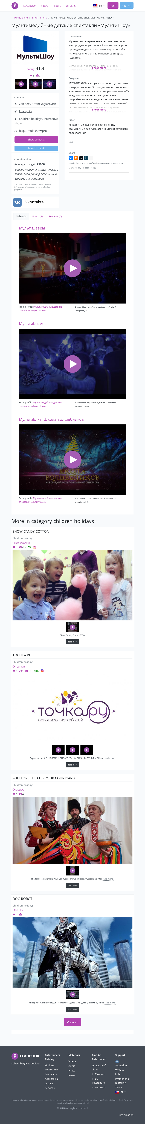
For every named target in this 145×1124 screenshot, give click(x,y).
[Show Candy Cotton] (72, 585)
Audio (71, 1066)
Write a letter (119, 1072)
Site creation (126, 1115)
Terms (119, 1087)
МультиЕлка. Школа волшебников (51, 419)
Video (44, 5)
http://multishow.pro (33, 131)
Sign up (126, 5)
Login (113, 5)
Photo (57, 5)
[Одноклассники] (76, 158)
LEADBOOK (29, 1055)
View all (72, 1022)
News (71, 1075)
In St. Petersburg (98, 1080)
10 (29, 671)
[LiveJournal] (86, 158)
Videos (72, 1061)
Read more (72, 641)
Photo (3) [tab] (37, 216)
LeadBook (29, 5)
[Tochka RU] (72, 708)
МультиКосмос (32, 323)
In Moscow (98, 1074)
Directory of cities (99, 1067)
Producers (51, 1074)
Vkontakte (121, 1065)
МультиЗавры (32, 228)
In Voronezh (99, 1087)
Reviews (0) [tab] (55, 216)
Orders (71, 5)
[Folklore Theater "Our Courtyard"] (72, 830)
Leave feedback (36, 148)
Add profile (51, 1078)
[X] (81, 158)
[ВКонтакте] (71, 158)
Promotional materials (122, 1081)
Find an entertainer (51, 1067)
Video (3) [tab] (21, 216)
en (100, 5)
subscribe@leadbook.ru (25, 1063)
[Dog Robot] (72, 952)
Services (50, 1088)
